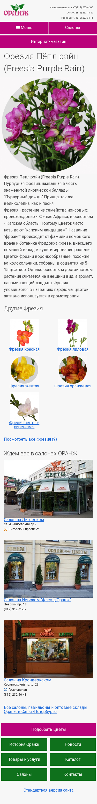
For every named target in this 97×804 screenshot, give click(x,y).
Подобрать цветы (48, 729)
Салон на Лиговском (24, 519)
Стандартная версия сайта (48, 790)
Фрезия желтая (24, 386)
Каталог (72, 759)
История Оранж (24, 744)
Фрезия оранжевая (72, 386)
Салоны (72, 28)
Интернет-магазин (48, 41)
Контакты (72, 774)
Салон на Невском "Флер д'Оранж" (37, 599)
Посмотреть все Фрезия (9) (30, 439)
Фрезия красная (24, 349)
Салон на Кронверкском (27, 680)
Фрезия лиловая (72, 349)
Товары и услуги (24, 759)
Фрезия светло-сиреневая (24, 424)
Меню (27, 28)
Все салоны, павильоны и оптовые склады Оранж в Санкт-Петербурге (45, 709)
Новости (73, 744)
